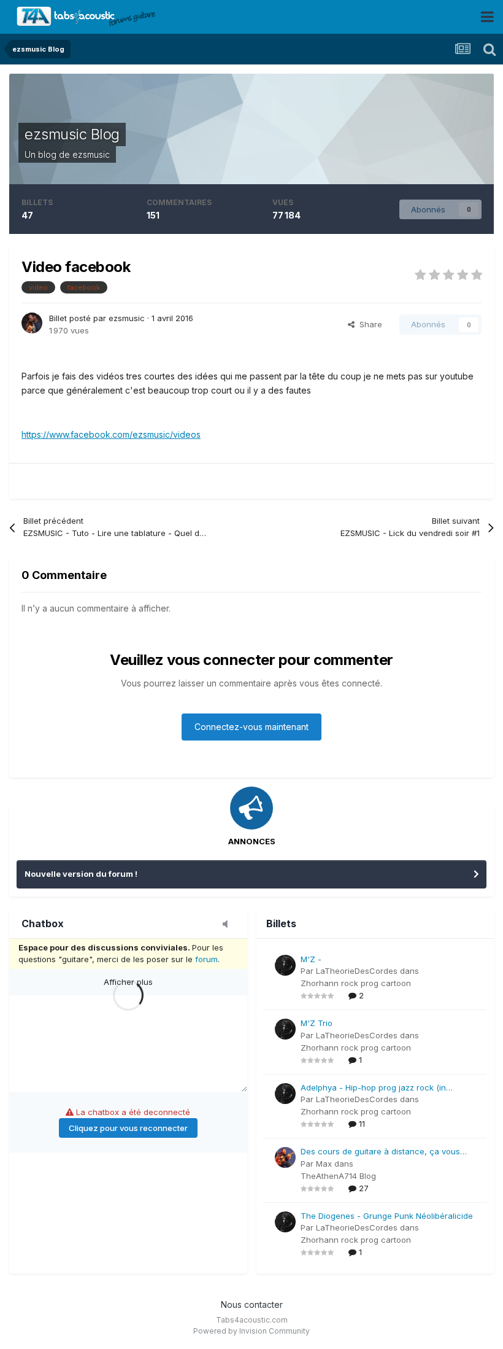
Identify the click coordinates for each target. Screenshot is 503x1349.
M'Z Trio (316, 1023)
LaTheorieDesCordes (356, 971)
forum (206, 959)
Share (368, 324)
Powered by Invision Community (251, 1330)
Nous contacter (252, 1304)
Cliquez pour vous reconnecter (128, 1128)
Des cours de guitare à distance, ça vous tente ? (380, 1152)
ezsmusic (91, 154)
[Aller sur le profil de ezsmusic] (31, 323)
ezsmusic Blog (72, 134)
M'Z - (311, 959)
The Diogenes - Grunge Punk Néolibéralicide (387, 1216)
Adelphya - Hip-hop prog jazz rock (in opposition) (373, 1088)
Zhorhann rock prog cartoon (356, 983)
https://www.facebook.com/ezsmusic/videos (111, 434)
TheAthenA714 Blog (338, 1176)
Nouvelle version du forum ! (81, 874)
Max (324, 1163)
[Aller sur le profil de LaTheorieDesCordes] (285, 965)
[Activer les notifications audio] (229, 925)
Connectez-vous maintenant (251, 726)
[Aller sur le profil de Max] (285, 1157)
